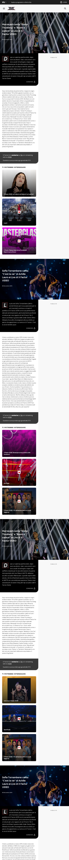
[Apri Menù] (5, 8)
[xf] (12, 8)
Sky (21, 155)
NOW (10, 157)
